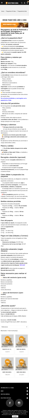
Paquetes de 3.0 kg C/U (7, 349)
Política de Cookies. (22, 414)
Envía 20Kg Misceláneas (22, 372)
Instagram (19, 403)
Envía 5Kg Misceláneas (22, 349)
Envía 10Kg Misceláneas (7, 372)
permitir (15, 416)
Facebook (10, 403)
